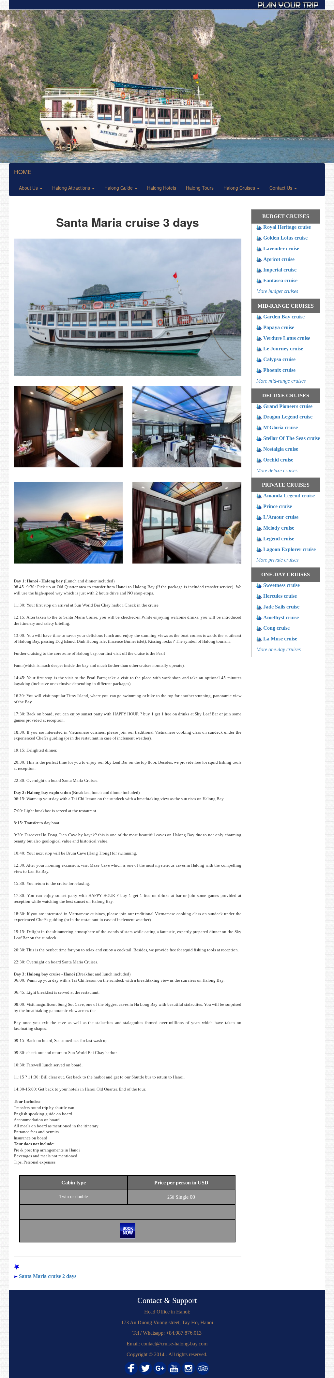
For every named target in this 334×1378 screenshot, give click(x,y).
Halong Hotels (161, 187)
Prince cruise (277, 506)
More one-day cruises (278, 649)
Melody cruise (278, 528)
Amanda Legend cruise (289, 495)
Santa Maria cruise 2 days (47, 1276)
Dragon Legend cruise (287, 416)
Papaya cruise (278, 327)
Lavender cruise (281, 248)
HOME (23, 171)
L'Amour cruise (280, 517)
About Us (29, 187)
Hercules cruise (280, 596)
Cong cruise (276, 628)
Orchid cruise (278, 459)
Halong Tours (200, 187)
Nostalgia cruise (280, 449)
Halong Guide (119, 187)
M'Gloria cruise (280, 427)
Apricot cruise (279, 259)
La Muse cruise (280, 638)
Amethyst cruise (281, 617)
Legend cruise (278, 538)
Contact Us (281, 187)
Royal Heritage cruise (287, 227)
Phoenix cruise (279, 370)
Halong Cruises (239, 187)
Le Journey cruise (283, 348)
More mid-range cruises (281, 381)
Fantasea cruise (280, 280)
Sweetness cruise (281, 585)
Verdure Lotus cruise (286, 338)
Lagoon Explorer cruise (289, 549)
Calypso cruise (279, 359)
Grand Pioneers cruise (287, 406)
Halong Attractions (71, 187)
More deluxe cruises (276, 470)
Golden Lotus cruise (285, 238)
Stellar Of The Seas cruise (291, 438)
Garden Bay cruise (284, 316)
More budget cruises (277, 291)
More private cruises (277, 560)
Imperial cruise (279, 269)
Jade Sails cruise (281, 606)
